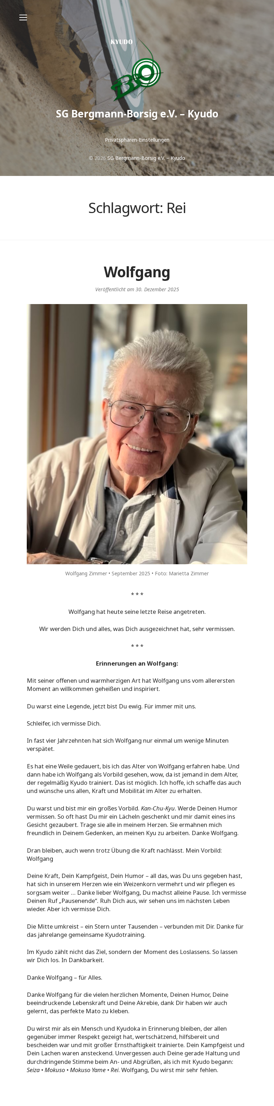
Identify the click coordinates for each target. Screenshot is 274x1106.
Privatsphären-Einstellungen (137, 139)
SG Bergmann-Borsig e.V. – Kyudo (137, 113)
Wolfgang (137, 272)
